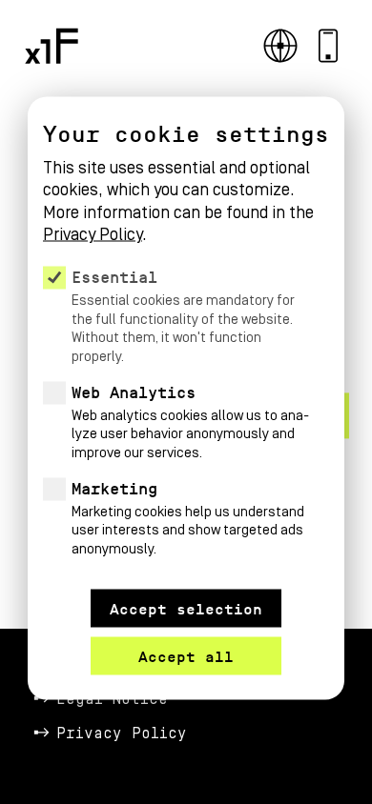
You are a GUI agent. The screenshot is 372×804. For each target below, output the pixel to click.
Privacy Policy (121, 733)
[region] (186, 345)
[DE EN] (280, 46)
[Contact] (328, 46)
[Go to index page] (51, 46)
